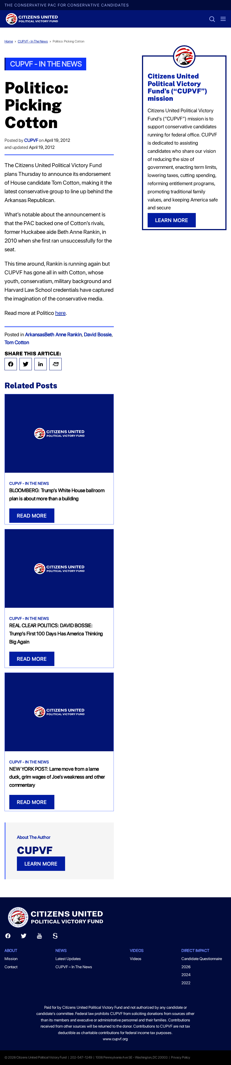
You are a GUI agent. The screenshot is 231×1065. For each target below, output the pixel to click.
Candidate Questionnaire (201, 958)
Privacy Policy (180, 1057)
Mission (11, 958)
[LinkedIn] (40, 364)
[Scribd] (55, 937)
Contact (11, 967)
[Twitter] (25, 364)
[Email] (55, 364)
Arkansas (35, 334)
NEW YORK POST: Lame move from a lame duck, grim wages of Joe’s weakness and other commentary (57, 777)
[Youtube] (39, 937)
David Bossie (98, 334)
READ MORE (32, 516)
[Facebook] (11, 364)
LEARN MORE (41, 864)
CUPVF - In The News (33, 41)
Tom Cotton (17, 342)
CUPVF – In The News (73, 967)
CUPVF (31, 140)
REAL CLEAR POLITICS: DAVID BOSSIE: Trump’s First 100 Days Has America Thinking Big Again (56, 633)
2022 (185, 983)
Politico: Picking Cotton (68, 41)
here (60, 313)
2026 (185, 967)
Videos (135, 958)
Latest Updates (68, 958)
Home (9, 41)
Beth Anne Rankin (63, 334)
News (60, 950)
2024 (185, 974)
